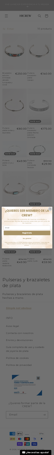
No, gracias (27, 238)
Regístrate (27, 233)
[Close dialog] (50, 208)
